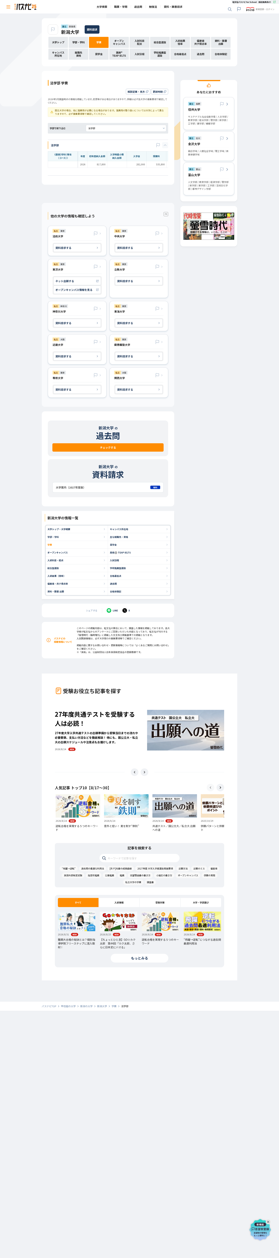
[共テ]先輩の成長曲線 (121, 868)
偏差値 (213, 868)
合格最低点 (115, 575)
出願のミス (199, 868)
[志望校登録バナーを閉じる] (269, 1221)
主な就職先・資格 (119, 536)
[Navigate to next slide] (144, 772)
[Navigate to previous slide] (134, 772)
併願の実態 (209, 875)
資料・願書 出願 (55, 591)
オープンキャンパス (57, 552)
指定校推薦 (93, 875)
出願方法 (183, 868)
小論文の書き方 (164, 875)
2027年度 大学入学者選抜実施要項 (155, 868)
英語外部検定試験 (73, 875)
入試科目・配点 (55, 560)
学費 (49, 544)
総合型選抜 (53, 568)
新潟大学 (70, 32)
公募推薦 (109, 875)
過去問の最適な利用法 (92, 868)
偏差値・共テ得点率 (57, 583)
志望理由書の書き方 (140, 875)
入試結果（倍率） (56, 575)
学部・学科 (53, 536)
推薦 (122, 875)
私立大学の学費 (133, 882)
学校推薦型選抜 (118, 568)
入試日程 (114, 560)
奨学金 (113, 544)
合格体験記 (115, 591)
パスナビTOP (49, 1006)
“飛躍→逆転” (69, 868)
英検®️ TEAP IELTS (120, 552)
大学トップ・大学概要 (58, 529)
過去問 (113, 583)
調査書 (150, 882)
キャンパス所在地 (119, 529)
